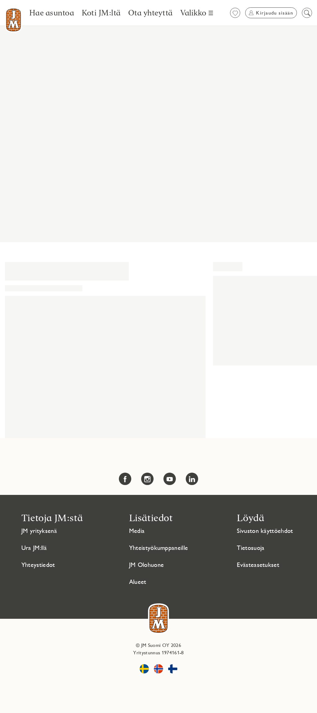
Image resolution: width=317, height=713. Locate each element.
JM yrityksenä (39, 530)
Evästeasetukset (258, 564)
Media (137, 530)
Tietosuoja (250, 547)
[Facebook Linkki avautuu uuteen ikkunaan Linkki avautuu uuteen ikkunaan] (125, 479)
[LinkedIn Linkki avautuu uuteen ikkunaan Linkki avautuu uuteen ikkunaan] (192, 479)
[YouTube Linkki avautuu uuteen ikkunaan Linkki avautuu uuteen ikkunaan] (169, 479)
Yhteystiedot (38, 564)
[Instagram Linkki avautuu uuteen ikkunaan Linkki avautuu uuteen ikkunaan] (147, 479)
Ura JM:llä (34, 547)
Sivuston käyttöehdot (265, 530)
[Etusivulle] (13, 19)
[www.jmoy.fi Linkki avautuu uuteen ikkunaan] (172, 670)
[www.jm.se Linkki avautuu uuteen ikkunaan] (144, 670)
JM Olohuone (146, 564)
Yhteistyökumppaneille (158, 547)
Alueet (137, 581)
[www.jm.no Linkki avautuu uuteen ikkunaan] (158, 670)
